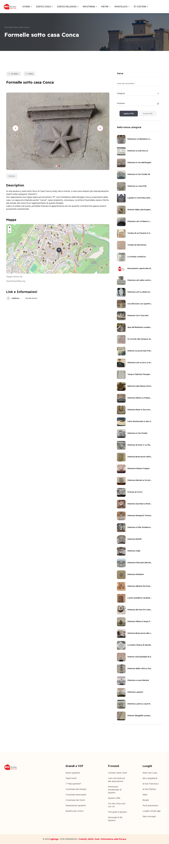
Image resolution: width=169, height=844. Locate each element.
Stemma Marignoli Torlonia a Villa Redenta (139, 515)
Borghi (146, 800)
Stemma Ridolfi (134, 539)
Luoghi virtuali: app (152, 811)
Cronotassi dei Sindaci (76, 789)
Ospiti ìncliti (71, 778)
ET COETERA (140, 7)
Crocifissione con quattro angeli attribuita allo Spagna (139, 304)
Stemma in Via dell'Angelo (139, 162)
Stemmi (12, 176)
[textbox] (121, 93)
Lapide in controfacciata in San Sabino (139, 198)
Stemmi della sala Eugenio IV (139, 209)
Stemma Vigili (133, 551)
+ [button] (9, 227)
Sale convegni (149, 816)
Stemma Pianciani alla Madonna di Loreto (139, 562)
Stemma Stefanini (135, 574)
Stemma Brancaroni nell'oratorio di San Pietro (139, 457)
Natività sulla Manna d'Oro (139, 386)
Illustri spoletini (73, 773)
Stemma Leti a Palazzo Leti (139, 221)
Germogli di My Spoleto (115, 819)
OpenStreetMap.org (15, 281)
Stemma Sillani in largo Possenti (139, 621)
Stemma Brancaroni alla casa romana (139, 633)
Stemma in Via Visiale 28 (138, 174)
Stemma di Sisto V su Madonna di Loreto (139, 445)
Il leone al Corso (134, 492)
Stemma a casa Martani (138, 680)
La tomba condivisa (136, 257)
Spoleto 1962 (114, 798)
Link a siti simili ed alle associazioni (116, 779)
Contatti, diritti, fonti (117, 773)
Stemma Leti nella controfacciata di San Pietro (139, 280)
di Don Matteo (149, 789)
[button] (56, 166)
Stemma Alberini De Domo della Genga (139, 586)
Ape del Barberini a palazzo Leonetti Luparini (139, 327)
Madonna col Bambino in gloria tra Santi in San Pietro (139, 139)
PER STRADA (89, 7)
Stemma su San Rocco (137, 151)
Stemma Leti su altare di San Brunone (139, 292)
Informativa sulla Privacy (113, 839)
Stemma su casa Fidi (136, 186)
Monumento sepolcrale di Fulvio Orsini (139, 268)
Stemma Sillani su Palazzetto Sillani (139, 398)
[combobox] (138, 93)
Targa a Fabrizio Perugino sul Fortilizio (139, 374)
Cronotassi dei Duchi (75, 800)
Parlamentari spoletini (76, 805)
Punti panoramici (150, 805)
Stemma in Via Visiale (137, 433)
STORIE (26, 7)
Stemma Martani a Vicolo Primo (139, 480)
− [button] (9, 231)
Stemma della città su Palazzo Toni (139, 668)
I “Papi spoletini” (73, 783)
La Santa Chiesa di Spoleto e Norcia (139, 645)
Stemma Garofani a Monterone (139, 504)
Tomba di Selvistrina (136, 245)
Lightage (54, 839)
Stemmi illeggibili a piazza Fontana (139, 715)
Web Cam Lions (150, 773)
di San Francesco (151, 783)
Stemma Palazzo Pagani (138, 468)
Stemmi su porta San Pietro (139, 351)
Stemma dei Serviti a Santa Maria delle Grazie (139, 610)
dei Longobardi (150, 778)
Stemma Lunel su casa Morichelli (139, 704)
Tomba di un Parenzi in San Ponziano (139, 233)
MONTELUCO (121, 7)
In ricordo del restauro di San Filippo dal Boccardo (139, 339)
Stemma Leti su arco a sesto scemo (139, 362)
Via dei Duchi (31, 298)
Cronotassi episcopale (76, 794)
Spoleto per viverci (75, 811)
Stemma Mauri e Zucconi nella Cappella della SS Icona (139, 409)
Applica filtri (129, 113)
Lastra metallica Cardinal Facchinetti (139, 598)
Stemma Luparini (135, 692)
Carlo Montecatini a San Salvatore (139, 421)
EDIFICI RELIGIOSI (66, 7)
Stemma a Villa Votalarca (139, 527)
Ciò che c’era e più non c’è (116, 805)
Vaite (145, 794)
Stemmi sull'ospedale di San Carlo (139, 657)
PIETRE (104, 7)
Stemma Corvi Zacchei (137, 315)
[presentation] (15, 128)
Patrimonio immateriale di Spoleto (114, 789)
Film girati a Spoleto (117, 812)
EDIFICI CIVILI (43, 7)
